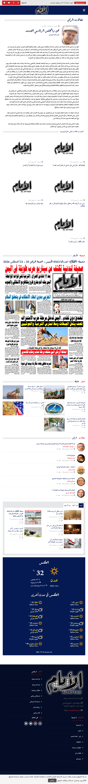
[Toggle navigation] (84, 10)
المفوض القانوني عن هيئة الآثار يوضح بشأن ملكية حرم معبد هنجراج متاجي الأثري (76, 421)
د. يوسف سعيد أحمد (69, 446)
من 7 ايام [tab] (75, 505)
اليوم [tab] (81, 505)
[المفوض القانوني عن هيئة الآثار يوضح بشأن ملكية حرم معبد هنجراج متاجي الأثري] (54, 424)
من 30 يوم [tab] (67, 505)
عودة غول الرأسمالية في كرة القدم (33, 165)
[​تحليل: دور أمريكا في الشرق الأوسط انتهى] (13, 408)
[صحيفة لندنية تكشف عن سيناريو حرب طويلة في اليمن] (72, 543)
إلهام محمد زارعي (70, 493)
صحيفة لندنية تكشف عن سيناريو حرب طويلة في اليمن (55, 540)
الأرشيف (23, 3)
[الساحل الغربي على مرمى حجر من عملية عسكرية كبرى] (72, 529)
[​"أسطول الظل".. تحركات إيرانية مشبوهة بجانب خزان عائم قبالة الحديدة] (13, 392)
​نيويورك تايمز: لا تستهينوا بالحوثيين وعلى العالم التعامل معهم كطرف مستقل (75, 387)
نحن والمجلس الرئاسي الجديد (42, 30)
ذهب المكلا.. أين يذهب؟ (76, 241)
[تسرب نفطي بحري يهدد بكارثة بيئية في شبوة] (72, 515)
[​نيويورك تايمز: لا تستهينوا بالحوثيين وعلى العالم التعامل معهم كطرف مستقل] (54, 392)
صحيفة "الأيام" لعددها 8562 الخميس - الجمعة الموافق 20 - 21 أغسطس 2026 (44, 261)
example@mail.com (74, 710)
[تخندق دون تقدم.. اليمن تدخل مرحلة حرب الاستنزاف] (33, 532)
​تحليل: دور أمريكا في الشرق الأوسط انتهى (35, 404)
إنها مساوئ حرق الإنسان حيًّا (34, 203)
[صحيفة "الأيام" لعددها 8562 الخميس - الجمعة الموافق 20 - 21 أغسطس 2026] (44, 319)
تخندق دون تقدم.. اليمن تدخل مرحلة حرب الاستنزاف (15, 529)
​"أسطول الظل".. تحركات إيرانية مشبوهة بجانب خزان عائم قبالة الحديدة (34, 387)
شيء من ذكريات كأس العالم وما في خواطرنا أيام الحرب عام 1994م (67, 204)
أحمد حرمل (71, 470)
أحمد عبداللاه (71, 458)
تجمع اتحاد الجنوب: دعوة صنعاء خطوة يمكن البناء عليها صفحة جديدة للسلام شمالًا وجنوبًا (75, 405)
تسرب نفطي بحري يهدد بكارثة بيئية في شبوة (55, 512)
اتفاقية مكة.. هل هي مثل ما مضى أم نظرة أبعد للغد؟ (69, 165)
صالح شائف (71, 481)
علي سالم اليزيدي (54, 35)
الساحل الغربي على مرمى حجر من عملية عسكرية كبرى (55, 526)
